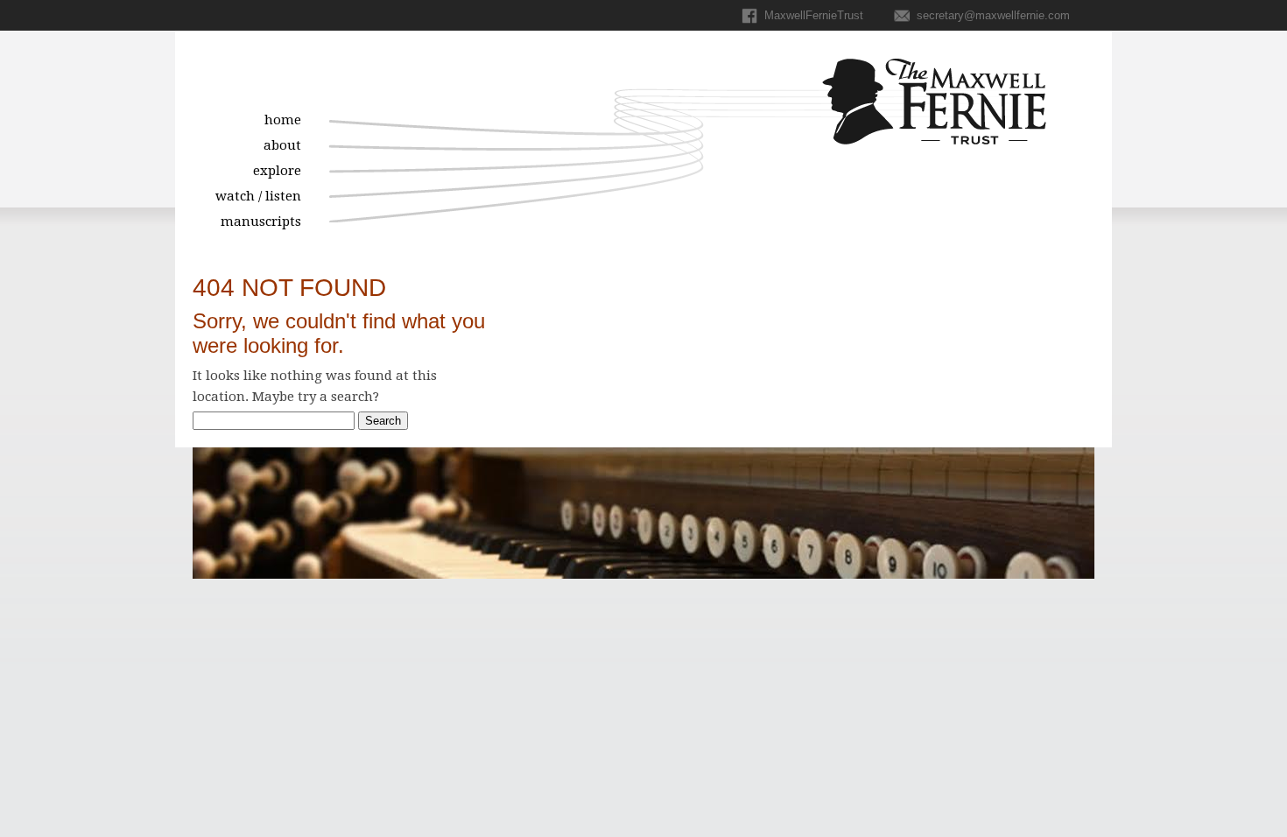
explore (277, 171)
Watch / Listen (258, 196)
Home (282, 120)
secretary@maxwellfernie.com (991, 15)
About (282, 145)
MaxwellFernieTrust (812, 15)
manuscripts (261, 221)
